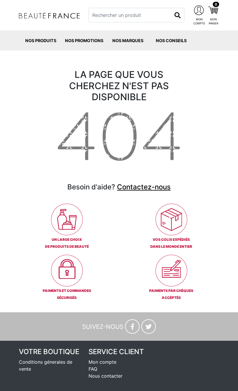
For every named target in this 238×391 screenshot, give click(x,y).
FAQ (93, 369)
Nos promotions (84, 40)
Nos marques (127, 40)
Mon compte (102, 362)
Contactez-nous (144, 187)
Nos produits (40, 40)
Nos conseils (171, 40)
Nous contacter (105, 376)
